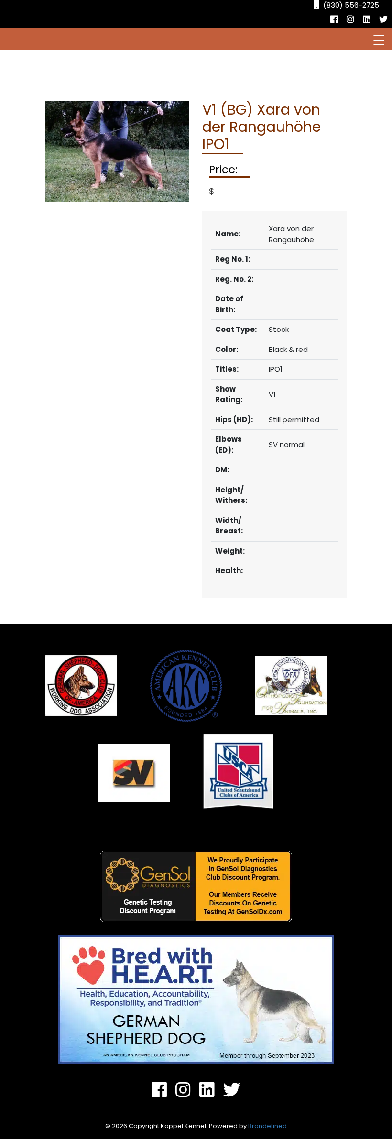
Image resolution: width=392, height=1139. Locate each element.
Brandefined (267, 1125)
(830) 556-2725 (351, 5)
